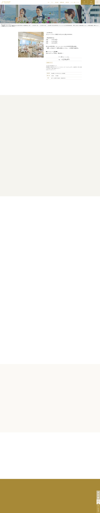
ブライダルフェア (49, 487)
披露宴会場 (62, 2)
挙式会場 (56, 2)
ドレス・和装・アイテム (75, 2)
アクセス (56, 490)
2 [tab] (47, 422)
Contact (71, 495)
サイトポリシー (56, 498)
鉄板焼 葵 (63, 505)
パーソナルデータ (72, 498)
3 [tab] (48, 422)
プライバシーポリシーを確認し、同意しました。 (51, 284)
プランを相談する (50, 87)
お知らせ (51, 490)
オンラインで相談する (47, 235)
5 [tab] (51, 422)
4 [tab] (50, 422)
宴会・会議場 (73, 505)
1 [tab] (45, 422)
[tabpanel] (50, 399)
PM (58, 258)
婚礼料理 (67, 2)
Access (56, 495)
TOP (48, 2)
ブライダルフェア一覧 (50, 359)
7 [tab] (54, 422)
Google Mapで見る (25, 492)
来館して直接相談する (36, 235)
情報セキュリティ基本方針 (64, 498)
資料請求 (98, 502)
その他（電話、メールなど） (60, 235)
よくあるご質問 (45, 490)
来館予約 (67, 490)
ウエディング (5, 24)
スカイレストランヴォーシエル (53, 506)
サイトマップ (78, 498)
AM (54, 258)
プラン (52, 2)
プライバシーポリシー (42, 281)
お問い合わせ (98, 509)
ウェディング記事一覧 (50, 474)
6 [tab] (53, 422)
